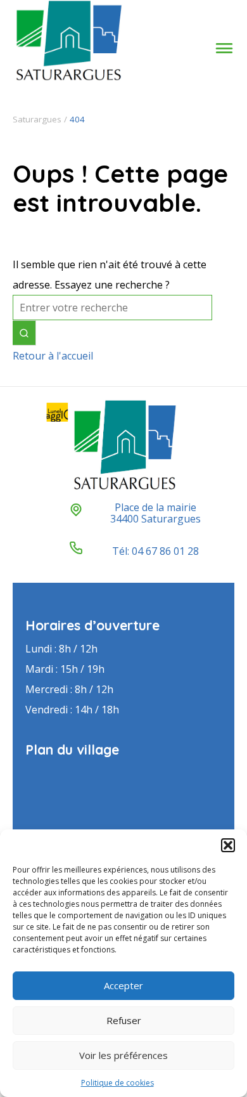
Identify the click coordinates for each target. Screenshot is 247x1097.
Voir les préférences (123, 1055)
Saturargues (37, 119)
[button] (228, 845)
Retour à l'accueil (53, 356)
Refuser (123, 1020)
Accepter (123, 985)
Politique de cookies (117, 1082)
